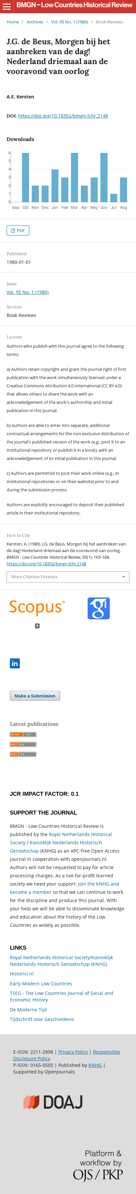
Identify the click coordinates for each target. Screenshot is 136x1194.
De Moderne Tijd (28, 1009)
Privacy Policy (73, 1052)
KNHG (95, 1065)
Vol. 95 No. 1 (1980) (69, 22)
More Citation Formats (34, 576)
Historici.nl (22, 973)
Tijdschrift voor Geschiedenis (42, 1019)
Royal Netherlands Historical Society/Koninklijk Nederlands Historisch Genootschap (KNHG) (61, 960)
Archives (35, 22)
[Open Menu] (6, 6)
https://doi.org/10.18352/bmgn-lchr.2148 (63, 116)
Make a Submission (35, 696)
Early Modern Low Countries (41, 983)
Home (13, 22)
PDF (20, 230)
